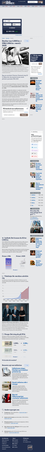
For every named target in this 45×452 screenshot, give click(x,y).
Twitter (34, 153)
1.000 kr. (33, 195)
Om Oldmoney (5, 438)
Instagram (35, 150)
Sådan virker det (5, 440)
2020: (28, 6)
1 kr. (32, 205)
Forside (3, 38)
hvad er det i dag (22, 412)
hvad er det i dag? (8, 418)
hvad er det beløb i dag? (14, 432)
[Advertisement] (15, 178)
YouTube (35, 156)
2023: (6, 6)
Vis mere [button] (15, 269)
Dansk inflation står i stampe (20, 383)
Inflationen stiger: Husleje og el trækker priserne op (20, 370)
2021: (21, 6)
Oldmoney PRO (22, 1)
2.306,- (25, 343)
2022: (13, 6)
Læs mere (26, 112)
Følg (27, 40)
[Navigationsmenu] (41, 3)
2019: (36, 6)
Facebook (35, 144)
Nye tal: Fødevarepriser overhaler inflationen (20, 396)
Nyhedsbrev (4, 441)
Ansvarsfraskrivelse (6, 447)
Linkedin (35, 147)
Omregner (7, 38)
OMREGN (12, 28)
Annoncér (4, 448)
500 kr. (33, 202)
